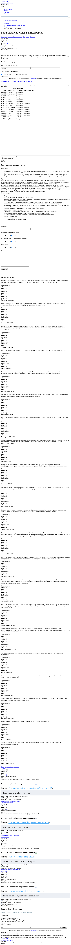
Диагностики (8, 9)
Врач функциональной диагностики (11, 37)
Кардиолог (26, 37)
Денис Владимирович (10, 767)
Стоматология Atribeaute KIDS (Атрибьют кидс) (25, 890)
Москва (6, 12)
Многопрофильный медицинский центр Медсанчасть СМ (30, 788)
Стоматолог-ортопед (7, 802)
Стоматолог (4, 871)
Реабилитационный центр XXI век (21, 856)
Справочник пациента (10, 20)
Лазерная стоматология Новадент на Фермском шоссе (28, 822)
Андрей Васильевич (11, 801)
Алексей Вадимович (10, 869)
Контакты (7, 14)
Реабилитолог (5, 837)
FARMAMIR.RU (7, 2)
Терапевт (32, 37)
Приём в (16, 81)
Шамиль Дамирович (10, 835)
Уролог (3, 768)
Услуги (6, 10)
